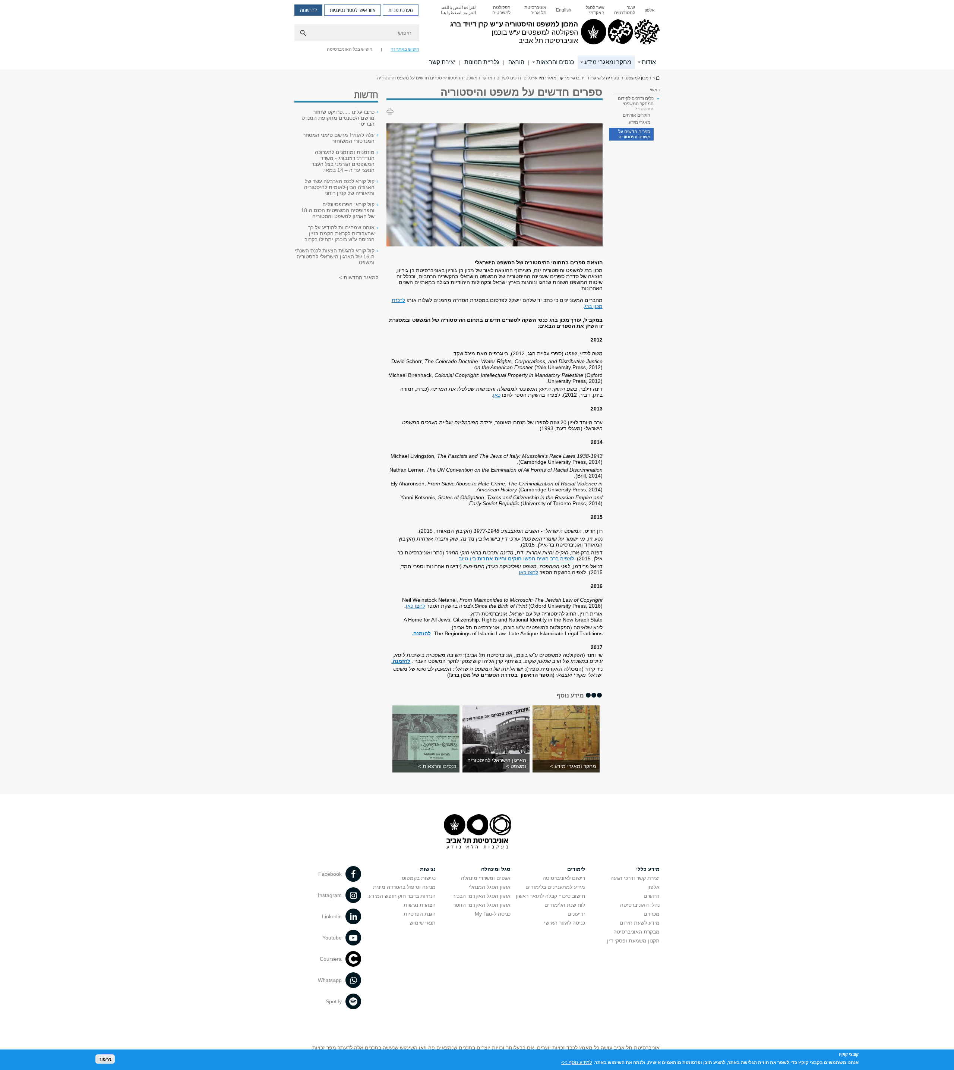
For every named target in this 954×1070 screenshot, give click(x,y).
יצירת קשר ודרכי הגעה (635, 878)
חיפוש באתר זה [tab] (405, 49)
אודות (649, 62)
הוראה (516, 62)
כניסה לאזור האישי (564, 923)
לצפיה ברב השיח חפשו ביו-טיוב (516, 558)
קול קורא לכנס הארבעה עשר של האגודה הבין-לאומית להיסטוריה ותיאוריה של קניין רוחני (339, 187)
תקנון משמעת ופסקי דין (633, 941)
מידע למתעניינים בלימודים (555, 887)
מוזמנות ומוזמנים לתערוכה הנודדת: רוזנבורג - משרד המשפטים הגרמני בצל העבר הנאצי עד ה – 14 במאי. (343, 161)
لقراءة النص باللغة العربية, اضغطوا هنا (458, 10)
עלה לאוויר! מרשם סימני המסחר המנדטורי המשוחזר (339, 138)
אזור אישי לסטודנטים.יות (352, 10)
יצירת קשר (442, 62)
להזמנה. (421, 633)
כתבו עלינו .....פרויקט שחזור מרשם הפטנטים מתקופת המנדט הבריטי (338, 118)
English (563, 10)
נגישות (428, 869)
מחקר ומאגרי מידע (607, 62)
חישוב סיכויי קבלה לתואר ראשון (550, 896)
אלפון (650, 10)
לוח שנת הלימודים (564, 905)
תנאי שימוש (423, 923)
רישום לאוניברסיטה (564, 878)
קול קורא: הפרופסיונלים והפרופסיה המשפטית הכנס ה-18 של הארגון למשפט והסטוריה (338, 210)
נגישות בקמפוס (419, 878)
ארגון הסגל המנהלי (490, 887)
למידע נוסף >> (576, 1062)
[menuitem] (650, 10)
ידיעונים (576, 914)
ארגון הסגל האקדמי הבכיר (482, 896)
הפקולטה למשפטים (501, 10)
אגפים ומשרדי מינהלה (486, 878)
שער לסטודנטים (624, 10)
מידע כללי (648, 869)
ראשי (655, 89)
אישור (105, 1059)
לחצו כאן (528, 572)
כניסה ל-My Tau (493, 914)
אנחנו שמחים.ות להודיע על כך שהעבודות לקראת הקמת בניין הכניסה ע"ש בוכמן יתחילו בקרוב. (339, 233)
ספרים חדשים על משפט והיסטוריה (634, 134)
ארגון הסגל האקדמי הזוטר (482, 905)
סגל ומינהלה (496, 869)
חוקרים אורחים (636, 115)
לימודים (576, 869)
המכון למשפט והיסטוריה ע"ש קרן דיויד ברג (657, 78)
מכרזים (652, 914)
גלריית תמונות (481, 62)
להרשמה (308, 10)
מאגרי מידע (639, 122)
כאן (496, 395)
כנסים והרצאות (555, 62)
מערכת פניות (400, 10)
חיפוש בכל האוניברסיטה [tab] (349, 49)
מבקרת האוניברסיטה (636, 932)
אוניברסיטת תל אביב (535, 10)
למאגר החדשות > (358, 277)
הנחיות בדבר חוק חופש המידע (402, 896)
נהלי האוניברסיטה (640, 905)
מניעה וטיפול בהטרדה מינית (404, 887)
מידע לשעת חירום (640, 923)
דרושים (652, 896)
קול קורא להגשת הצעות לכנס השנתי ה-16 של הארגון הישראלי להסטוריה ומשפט (335, 256)
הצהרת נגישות (420, 905)
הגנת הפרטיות (420, 914)
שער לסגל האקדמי (595, 10)
